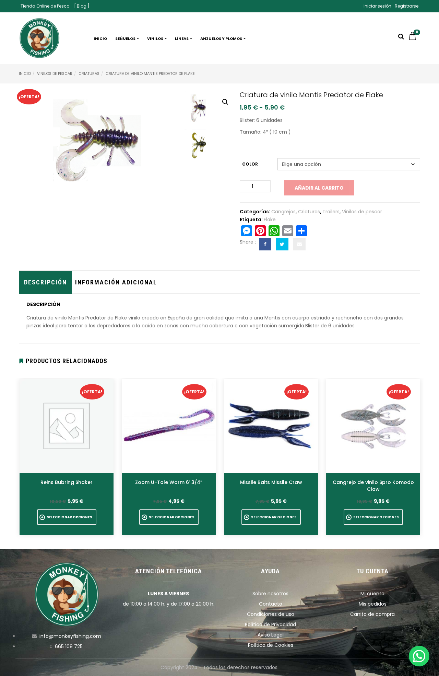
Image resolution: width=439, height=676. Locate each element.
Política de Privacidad (270, 624)
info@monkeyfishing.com (70, 636)
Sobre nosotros (270, 593)
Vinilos (155, 38)
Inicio (100, 38)
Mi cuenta (372, 593)
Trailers (331, 211)
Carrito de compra (372, 614)
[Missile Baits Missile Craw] (271, 426)
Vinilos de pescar (54, 73)
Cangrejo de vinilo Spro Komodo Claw (373, 486)
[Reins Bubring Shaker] (67, 426)
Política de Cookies (270, 645)
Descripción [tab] (45, 282)
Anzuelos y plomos (221, 38)
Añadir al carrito (319, 187)
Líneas (182, 38)
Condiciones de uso (270, 614)
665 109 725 (69, 646)
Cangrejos (283, 211)
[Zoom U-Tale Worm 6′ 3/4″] (169, 426)
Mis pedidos (373, 603)
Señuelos (125, 38)
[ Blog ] (82, 6)
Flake (270, 219)
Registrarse (406, 6)
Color (250, 164)
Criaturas (89, 73)
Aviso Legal (271, 634)
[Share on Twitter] (282, 244)
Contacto (270, 603)
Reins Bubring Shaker (66, 482)
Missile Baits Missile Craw (271, 482)
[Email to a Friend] (299, 244)
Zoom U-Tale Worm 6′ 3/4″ (168, 482)
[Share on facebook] (265, 244)
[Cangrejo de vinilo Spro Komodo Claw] (373, 426)
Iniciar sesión (377, 6)
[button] (414, 38)
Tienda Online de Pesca (45, 6)
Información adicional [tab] (116, 282)
